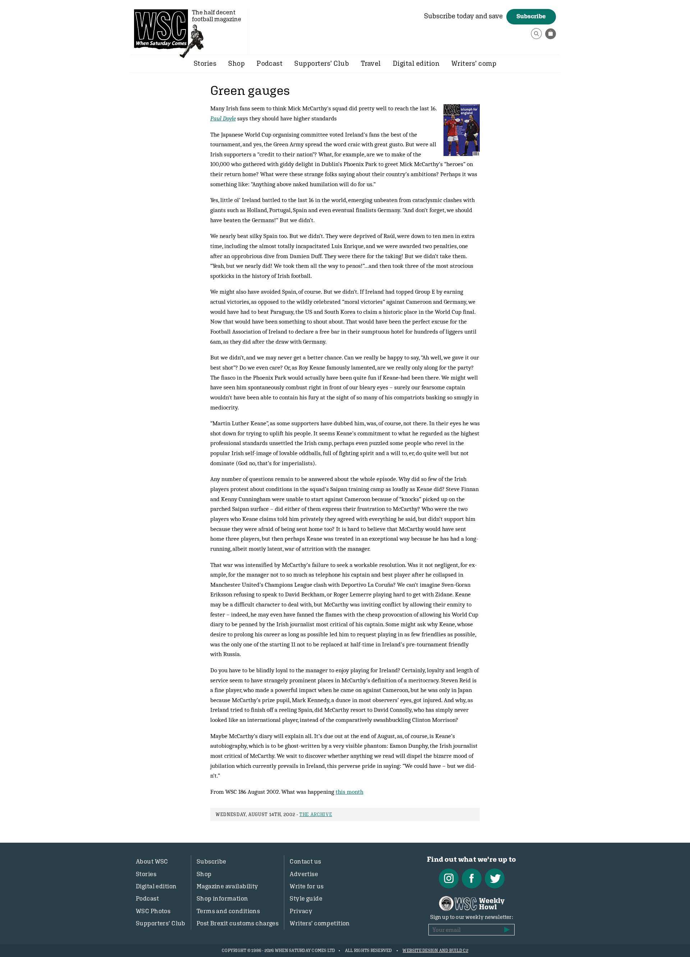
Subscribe (531, 16)
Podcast (269, 63)
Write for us (306, 886)
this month (349, 791)
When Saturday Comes (161, 29)
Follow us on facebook (472, 878)
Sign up (507, 930)
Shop (236, 63)
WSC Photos (153, 911)
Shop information (222, 898)
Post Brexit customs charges (238, 923)
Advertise (304, 874)
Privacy (301, 911)
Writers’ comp (473, 63)
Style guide (306, 898)
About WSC (152, 861)
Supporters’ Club (321, 63)
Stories (205, 63)
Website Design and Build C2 (435, 950)
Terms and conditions (228, 911)
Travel (371, 63)
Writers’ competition (320, 923)
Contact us (305, 861)
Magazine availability (227, 886)
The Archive (315, 814)
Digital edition (416, 63)
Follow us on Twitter (495, 878)
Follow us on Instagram (449, 878)
